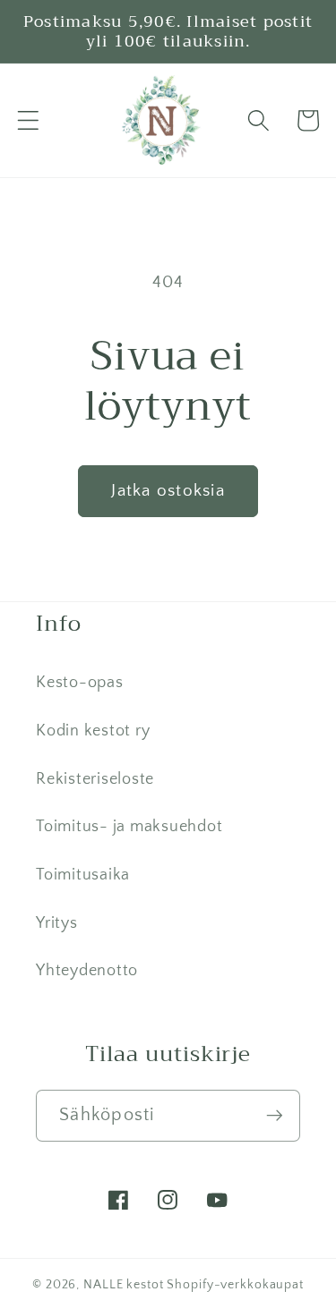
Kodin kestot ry (93, 731)
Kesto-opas (80, 683)
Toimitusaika (83, 875)
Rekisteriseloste (95, 779)
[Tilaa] (274, 1116)
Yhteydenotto (87, 971)
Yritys (57, 923)
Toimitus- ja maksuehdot (129, 827)
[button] (28, 120)
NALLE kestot (123, 1285)
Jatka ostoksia (168, 490)
